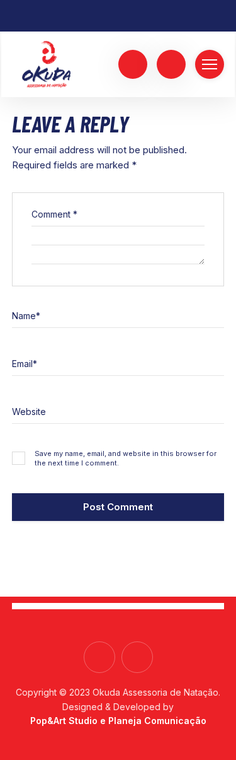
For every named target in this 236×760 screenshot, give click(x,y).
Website (29, 411)
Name (26, 315)
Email (24, 363)
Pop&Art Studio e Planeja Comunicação (118, 720)
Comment (54, 214)
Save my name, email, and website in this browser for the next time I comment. (125, 458)
